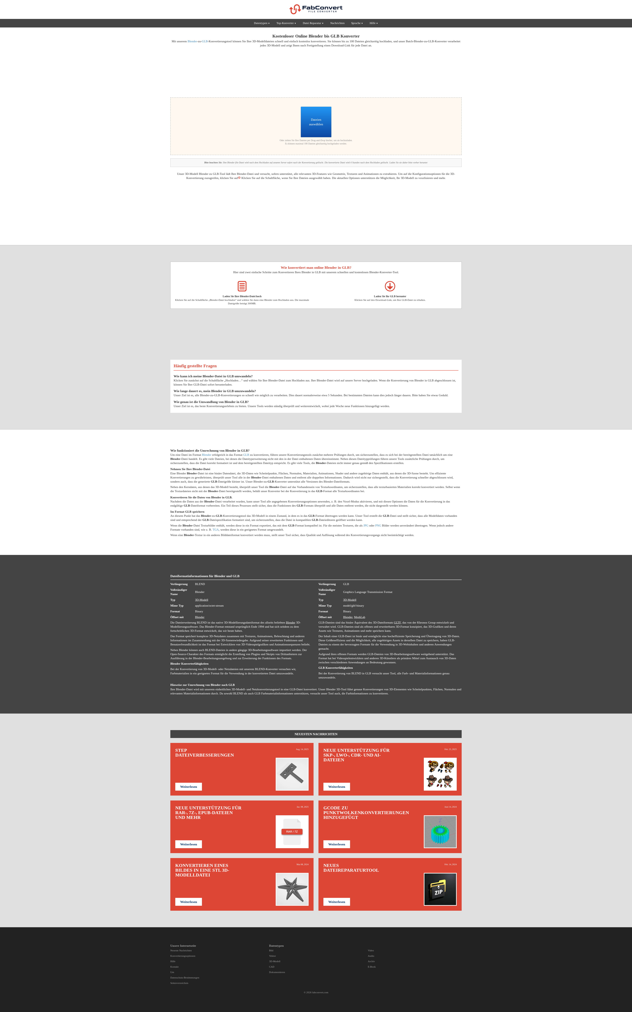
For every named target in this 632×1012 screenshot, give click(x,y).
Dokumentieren (277, 972)
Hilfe (373, 23)
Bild (271, 950)
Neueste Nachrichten (181, 950)
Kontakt (174, 966)
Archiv (371, 961)
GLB (205, 41)
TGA (216, 529)
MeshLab (359, 617)
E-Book (372, 966)
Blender (192, 41)
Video (371, 950)
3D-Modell (201, 599)
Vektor (272, 956)
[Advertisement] (242, 72)
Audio (371, 956)
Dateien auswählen (316, 122)
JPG (365, 525)
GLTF (397, 622)
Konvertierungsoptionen (182, 956)
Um (172, 972)
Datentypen (260, 23)
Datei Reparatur (312, 23)
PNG (378, 525)
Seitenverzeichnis (179, 983)
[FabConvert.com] (316, 9)
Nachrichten (337, 23)
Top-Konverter (285, 23)
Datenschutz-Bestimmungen (184, 977)
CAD (271, 966)
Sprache (356, 23)
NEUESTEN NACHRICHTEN (316, 734)
